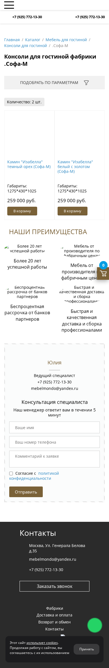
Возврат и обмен (54, 622)
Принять (86, 649)
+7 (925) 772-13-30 (27, 16)
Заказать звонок (54, 586)
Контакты (54, 629)
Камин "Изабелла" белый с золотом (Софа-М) (75, 166)
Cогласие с (34, 476)
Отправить (26, 492)
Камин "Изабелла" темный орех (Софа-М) (29, 164)
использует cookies (42, 642)
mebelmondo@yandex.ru (54, 388)
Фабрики (54, 608)
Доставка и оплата (54, 615)
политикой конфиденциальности (34, 476)
